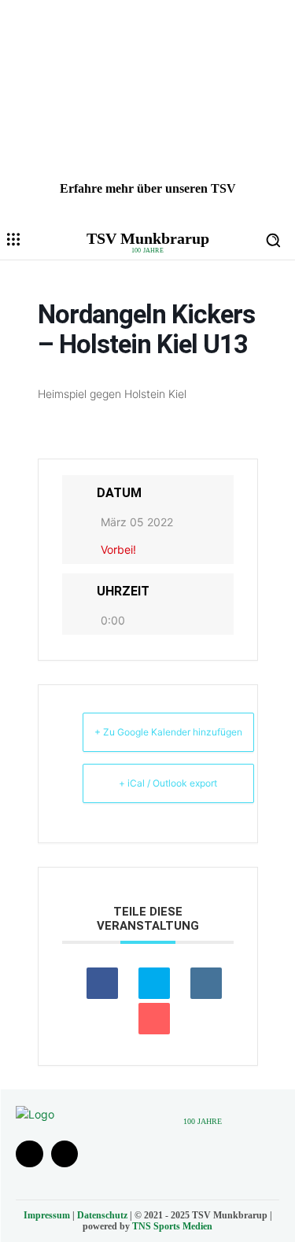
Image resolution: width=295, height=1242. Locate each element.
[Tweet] (154, 983)
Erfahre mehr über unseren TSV (148, 188)
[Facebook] (29, 1154)
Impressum (47, 1215)
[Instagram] (65, 1154)
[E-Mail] (154, 1018)
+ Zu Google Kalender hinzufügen (168, 732)
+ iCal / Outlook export (168, 783)
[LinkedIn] (206, 983)
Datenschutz (102, 1215)
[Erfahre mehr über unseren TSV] (147, 110)
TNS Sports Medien (172, 1226)
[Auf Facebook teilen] (102, 983)
